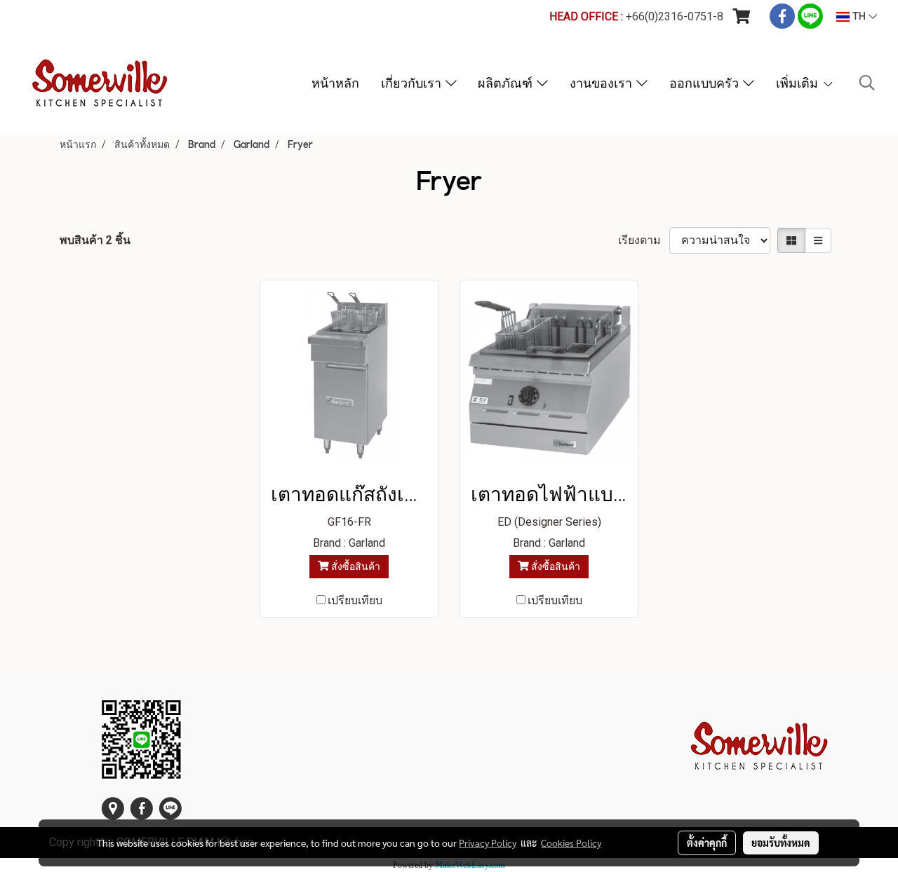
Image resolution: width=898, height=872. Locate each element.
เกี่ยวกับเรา (413, 83)
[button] (867, 82)
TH (859, 17)
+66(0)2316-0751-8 (674, 16)
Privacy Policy (487, 842)
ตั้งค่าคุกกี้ (707, 842)
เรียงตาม (643, 240)
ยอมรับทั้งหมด (780, 842)
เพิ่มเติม (799, 83)
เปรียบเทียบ (355, 600)
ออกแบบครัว (706, 83)
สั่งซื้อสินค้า (354, 566)
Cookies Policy (571, 842)
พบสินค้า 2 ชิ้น (95, 240)
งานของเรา (603, 83)
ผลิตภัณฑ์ (507, 83)
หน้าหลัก (335, 83)
